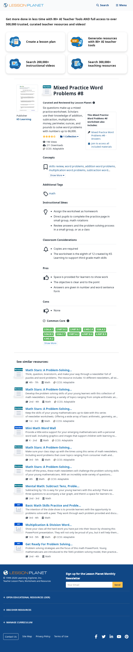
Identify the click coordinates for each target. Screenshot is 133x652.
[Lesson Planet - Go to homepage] (25, 5)
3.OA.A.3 (101, 329)
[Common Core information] (68, 320)
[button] (121, 5)
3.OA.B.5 (48, 334)
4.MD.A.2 (48, 338)
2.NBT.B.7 (75, 329)
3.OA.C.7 (60, 334)
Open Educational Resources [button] (28, 597)
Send (118, 584)
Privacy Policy (43, 636)
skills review (56, 166)
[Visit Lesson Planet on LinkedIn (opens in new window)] (111, 636)
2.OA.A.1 (48, 329)
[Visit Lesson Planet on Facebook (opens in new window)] (96, 636)
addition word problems (100, 166)
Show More (50, 343)
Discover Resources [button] (18, 609)
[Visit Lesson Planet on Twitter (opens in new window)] (103, 636)
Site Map (27, 636)
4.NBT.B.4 (87, 334)
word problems (74, 166)
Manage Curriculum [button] (19, 622)
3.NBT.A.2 (73, 334)
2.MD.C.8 (88, 329)
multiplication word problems (67, 170)
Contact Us (11, 636)
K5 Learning (24, 119)
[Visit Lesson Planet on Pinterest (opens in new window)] (126, 636)
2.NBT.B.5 (61, 329)
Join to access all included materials (101, 145)
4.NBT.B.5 (101, 334)
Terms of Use (61, 636)
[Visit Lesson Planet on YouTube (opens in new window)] (119, 636)
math (52, 193)
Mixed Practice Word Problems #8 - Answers (102, 135)
